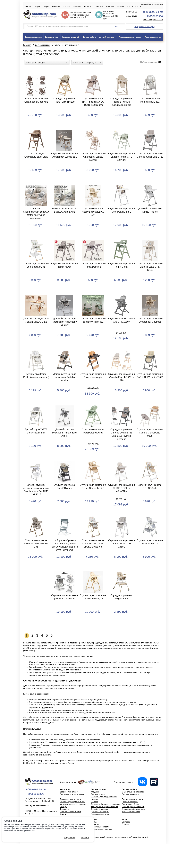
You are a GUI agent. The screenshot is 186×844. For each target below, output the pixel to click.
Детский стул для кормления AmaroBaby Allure (64, 432)
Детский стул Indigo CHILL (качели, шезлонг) (36, 375)
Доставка (77, 6)
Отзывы (110, 6)
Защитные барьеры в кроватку (105, 804)
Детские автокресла (33, 37)
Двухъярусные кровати (70, 799)
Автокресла (65, 789)
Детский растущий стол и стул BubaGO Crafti (36, 320)
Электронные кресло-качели (104, 806)
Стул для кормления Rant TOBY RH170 (64, 100)
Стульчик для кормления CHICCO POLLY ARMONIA (121, 488)
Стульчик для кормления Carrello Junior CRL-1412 (150, 155)
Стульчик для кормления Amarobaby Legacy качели (93, 156)
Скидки (37, 6)
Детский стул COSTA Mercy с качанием (36, 431)
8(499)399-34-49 (153, 11)
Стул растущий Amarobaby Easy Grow (36, 155)
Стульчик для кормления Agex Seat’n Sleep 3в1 (64, 597)
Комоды (63, 806)
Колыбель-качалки (99, 809)
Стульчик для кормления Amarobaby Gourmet (150, 320)
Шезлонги (64, 809)
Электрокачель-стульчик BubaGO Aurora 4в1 (64, 210)
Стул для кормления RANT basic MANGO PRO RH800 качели (93, 101)
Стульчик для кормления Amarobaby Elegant (93, 597)
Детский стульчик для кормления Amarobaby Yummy (64, 321)
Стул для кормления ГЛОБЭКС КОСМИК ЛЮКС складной (93, 543)
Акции (46, 6)
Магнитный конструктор (133, 792)
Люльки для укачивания (133, 806)
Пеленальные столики (70, 811)
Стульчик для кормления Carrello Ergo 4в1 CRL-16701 (121, 377)
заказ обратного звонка (152, 4)
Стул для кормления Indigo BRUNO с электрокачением (121, 101)
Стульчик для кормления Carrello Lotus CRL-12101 (150, 266)
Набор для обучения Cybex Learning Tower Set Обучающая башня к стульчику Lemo (64, 545)
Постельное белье (130, 804)
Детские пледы (98, 794)
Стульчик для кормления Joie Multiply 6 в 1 (121, 210)
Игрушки (95, 792)
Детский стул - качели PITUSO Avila (149, 486)
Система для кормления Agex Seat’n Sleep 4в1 (36, 100)
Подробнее (69, 837)
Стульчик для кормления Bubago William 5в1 (93, 320)
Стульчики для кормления (72, 794)
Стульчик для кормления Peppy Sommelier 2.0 (93, 486)
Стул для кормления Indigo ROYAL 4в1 (150, 100)
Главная (27, 45)
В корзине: (144, 26)
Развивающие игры (153, 37)
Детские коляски (52, 37)
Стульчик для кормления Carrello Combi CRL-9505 (150, 432)
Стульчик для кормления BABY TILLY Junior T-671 (150, 375)
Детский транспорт (107, 37)
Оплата (87, 6)
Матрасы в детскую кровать (73, 804)
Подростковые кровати (132, 799)
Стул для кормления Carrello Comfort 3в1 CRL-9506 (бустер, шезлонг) (121, 434)
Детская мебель (89, 37)
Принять (85, 837)
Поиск (116, 26)
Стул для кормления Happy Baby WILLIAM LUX (93, 211)
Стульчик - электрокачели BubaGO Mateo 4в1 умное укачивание (36, 213)
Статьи (66, 6)
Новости (56, 6)
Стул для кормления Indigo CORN (121, 597)
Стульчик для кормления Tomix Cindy (121, 265)
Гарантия (98, 6)
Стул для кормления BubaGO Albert (64, 486)
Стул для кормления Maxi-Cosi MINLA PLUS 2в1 (36, 543)
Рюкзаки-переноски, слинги (130, 37)
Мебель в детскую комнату (72, 801)
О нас (28, 6)
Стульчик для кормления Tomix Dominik (93, 265)
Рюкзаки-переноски (131, 811)
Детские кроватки (130, 801)
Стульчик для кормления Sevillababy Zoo (150, 542)
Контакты (121, 6)
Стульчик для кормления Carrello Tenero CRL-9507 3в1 (121, 156)
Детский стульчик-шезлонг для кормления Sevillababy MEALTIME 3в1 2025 (36, 490)
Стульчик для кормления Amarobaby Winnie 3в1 (64, 155)
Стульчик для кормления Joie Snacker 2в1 (36, 265)
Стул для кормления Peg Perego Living (93, 431)
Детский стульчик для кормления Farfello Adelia (64, 377)
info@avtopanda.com (153, 19)
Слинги (63, 814)
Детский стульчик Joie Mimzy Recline (150, 210)
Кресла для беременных (133, 809)
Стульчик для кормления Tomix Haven (64, 265)
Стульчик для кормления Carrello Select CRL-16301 (121, 543)
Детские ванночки (130, 794)
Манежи (94, 801)
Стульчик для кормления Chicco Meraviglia (93, 375)
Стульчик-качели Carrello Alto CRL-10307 (121, 320)
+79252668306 (154, 16)
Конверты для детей (70, 37)
